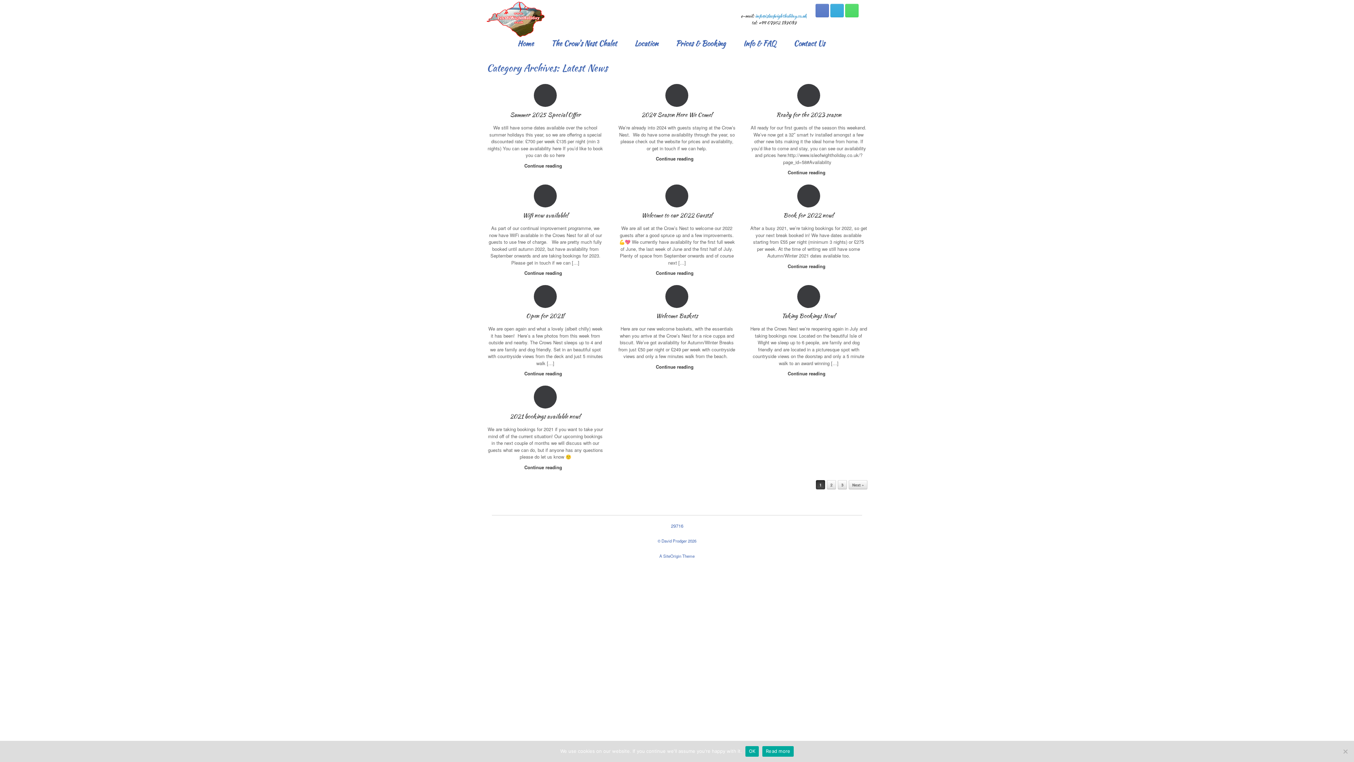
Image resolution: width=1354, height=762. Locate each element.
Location (646, 43)
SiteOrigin (672, 556)
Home (526, 43)
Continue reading (543, 165)
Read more (778, 751)
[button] (857, 43)
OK (752, 751)
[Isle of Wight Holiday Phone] (852, 10)
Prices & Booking (701, 43)
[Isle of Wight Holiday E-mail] (837, 10)
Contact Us (809, 43)
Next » (858, 485)
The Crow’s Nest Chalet (584, 43)
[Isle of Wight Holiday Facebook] (822, 10)
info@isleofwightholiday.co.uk (781, 16)
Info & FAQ (759, 43)
